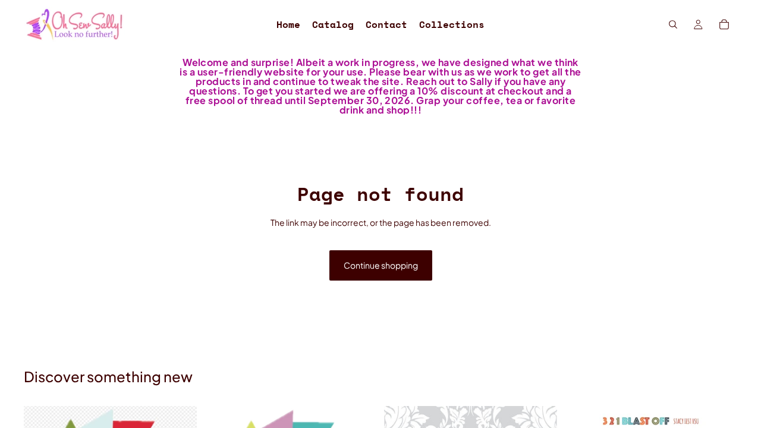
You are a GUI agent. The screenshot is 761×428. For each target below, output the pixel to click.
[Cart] (724, 24)
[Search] (673, 24)
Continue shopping (381, 265)
